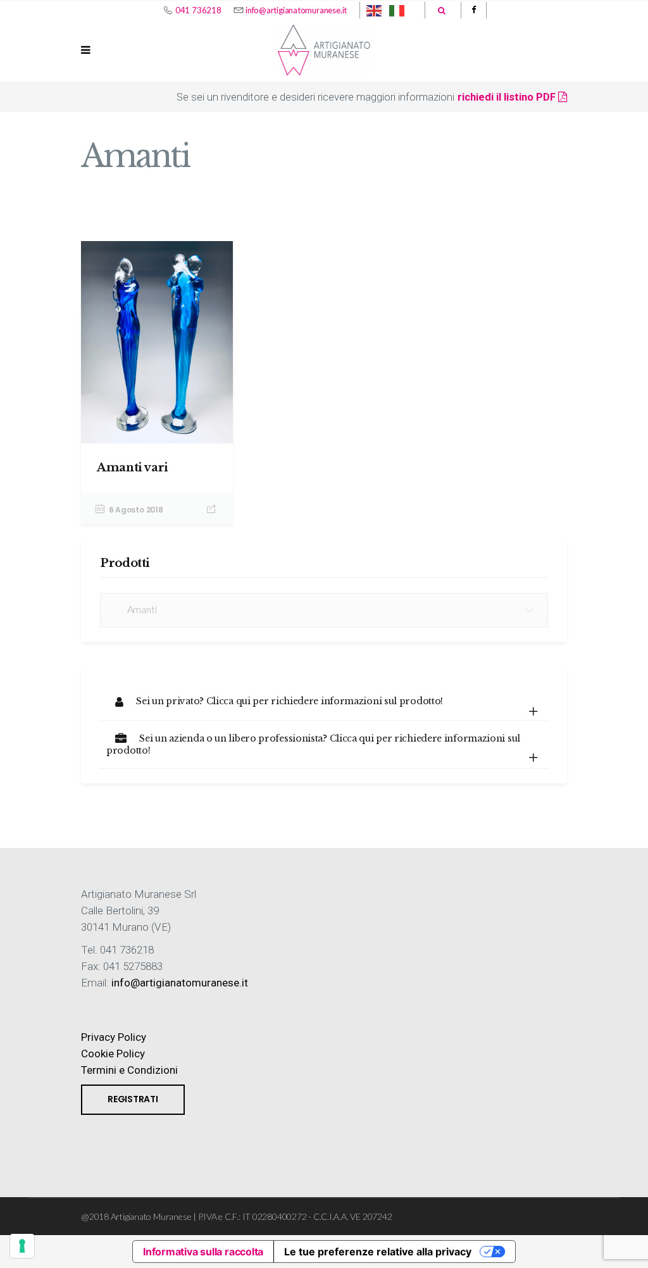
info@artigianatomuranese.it (296, 10)
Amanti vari (132, 468)
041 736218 (198, 10)
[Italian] (397, 10)
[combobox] (324, 610)
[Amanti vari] (157, 342)
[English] (374, 10)
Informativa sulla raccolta (203, 1251)
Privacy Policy (113, 1037)
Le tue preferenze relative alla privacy (377, 1251)
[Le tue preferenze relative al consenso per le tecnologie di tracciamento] (22, 1246)
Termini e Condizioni (129, 1070)
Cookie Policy (113, 1053)
